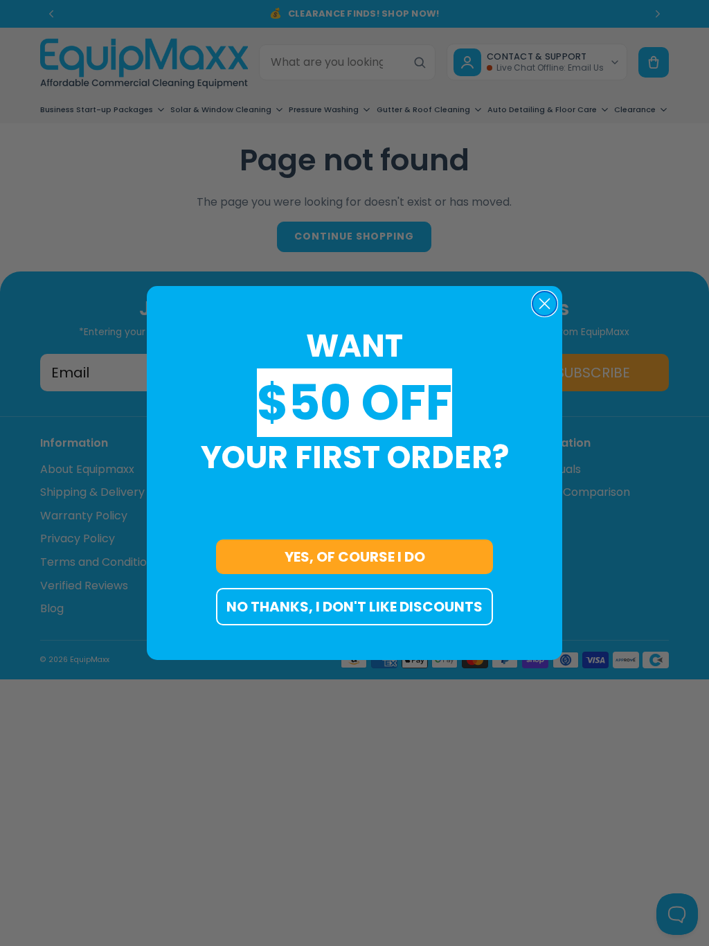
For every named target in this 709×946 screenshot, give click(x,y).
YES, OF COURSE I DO (355, 556)
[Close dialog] (544, 304)
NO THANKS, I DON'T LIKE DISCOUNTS (354, 606)
